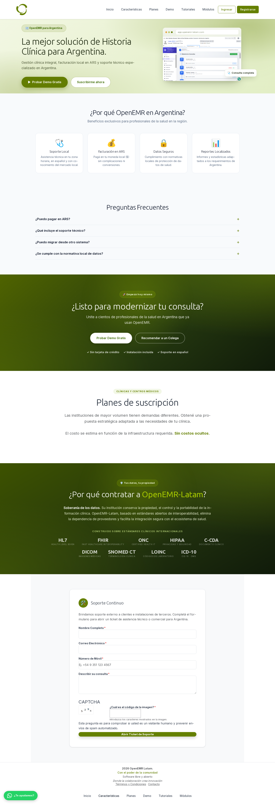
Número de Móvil (90, 658)
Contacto (154, 784)
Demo (170, 9)
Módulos (208, 9)
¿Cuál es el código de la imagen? (132, 707)
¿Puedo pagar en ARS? (52, 219)
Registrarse (248, 9)
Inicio (110, 9)
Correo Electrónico (92, 643)
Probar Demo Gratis (44, 82)
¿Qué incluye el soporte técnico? (60, 230)
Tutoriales (188, 9)
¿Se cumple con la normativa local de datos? (69, 253)
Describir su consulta (93, 673)
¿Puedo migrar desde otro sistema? (62, 242)
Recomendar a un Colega (160, 338)
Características (131, 9)
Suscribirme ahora (90, 82)
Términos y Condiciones (130, 784)
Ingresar (226, 9)
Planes (153, 9)
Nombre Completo (91, 627)
